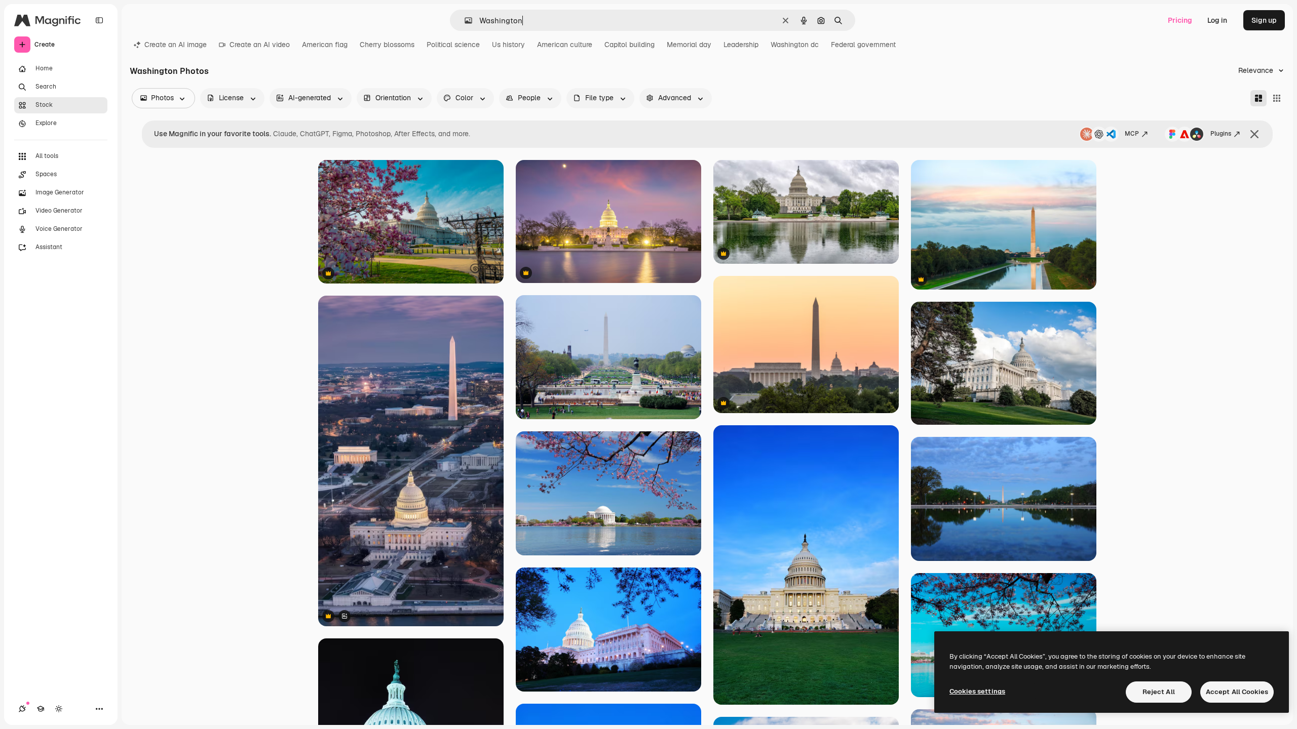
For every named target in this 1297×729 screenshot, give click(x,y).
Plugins (1220, 134)
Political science (453, 44)
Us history (508, 44)
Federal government (863, 44)
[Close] (1254, 134)
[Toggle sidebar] (99, 20)
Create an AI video (260, 44)
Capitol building (629, 44)
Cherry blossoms (387, 44)
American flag (325, 44)
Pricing (1180, 20)
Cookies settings (977, 691)
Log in (1217, 20)
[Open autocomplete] (464, 20)
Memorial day (689, 44)
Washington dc (795, 44)
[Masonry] (1258, 98)
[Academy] (40, 709)
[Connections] (22, 709)
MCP (1132, 134)
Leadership (740, 44)
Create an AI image (175, 44)
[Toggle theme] (59, 709)
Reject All (1158, 691)
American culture (564, 44)
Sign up (1264, 20)
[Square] (1277, 98)
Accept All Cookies (1237, 691)
